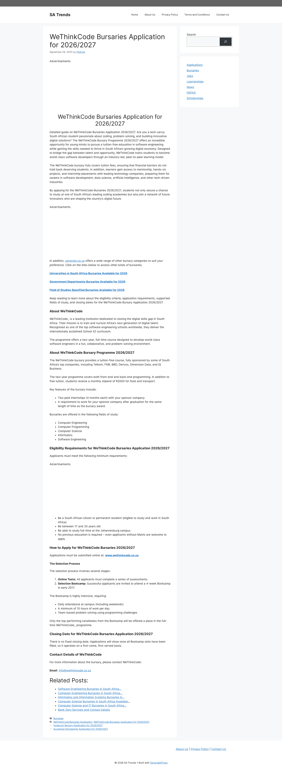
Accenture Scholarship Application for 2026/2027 (80, 729)
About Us (150, 14)
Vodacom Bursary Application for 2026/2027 (78, 725)
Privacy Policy (170, 14)
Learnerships (195, 81)
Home (134, 14)
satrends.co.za (75, 260)
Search (191, 34)
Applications (195, 65)
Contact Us (222, 14)
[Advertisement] (110, 86)
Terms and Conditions (197, 14)
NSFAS (191, 92)
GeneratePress (159, 762)
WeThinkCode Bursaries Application (72, 722)
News (190, 87)
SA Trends (60, 14)
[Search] (226, 42)
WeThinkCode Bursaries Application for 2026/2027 (121, 722)
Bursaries (58, 718)
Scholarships (195, 98)
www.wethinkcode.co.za (122, 555)
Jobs (190, 76)
